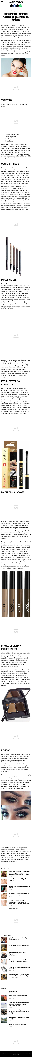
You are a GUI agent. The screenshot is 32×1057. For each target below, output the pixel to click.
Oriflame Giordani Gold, (19, 373)
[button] (2, 1)
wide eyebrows (24, 521)
